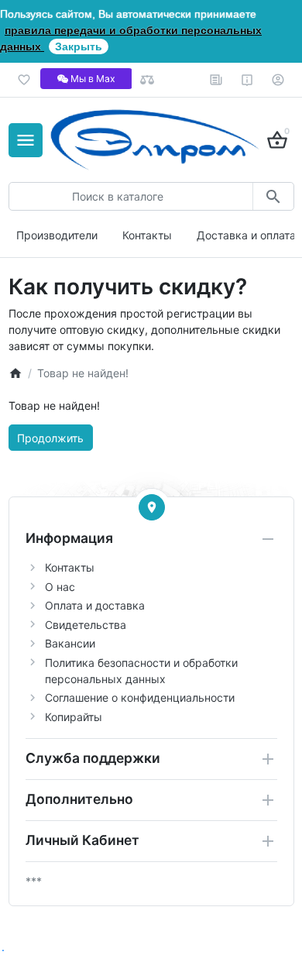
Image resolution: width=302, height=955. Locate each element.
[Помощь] (247, 79)
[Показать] (152, 507)
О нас (60, 586)
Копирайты (73, 716)
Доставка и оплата (246, 235)
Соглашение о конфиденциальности (140, 697)
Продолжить (50, 438)
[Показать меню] (26, 140)
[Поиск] (272, 196)
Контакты (147, 235)
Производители (57, 235)
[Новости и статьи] (216, 79)
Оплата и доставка (95, 605)
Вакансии (70, 643)
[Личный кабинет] (278, 79)
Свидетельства (85, 624)
